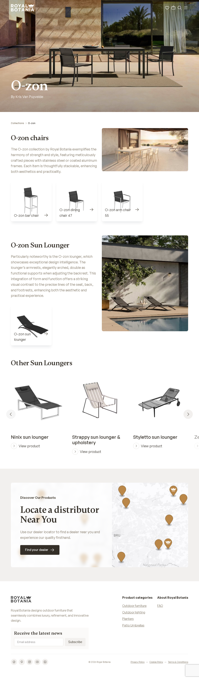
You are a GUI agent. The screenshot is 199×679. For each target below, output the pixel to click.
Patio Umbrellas (133, 625)
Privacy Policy (138, 662)
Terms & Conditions (178, 662)
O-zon (31, 123)
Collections (17, 123)
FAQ (160, 606)
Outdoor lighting (133, 612)
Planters (128, 619)
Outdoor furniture (134, 606)
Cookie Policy (156, 662)
